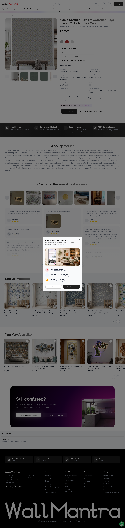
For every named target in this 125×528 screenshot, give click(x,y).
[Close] (79, 239)
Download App (71, 287)
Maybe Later (53, 287)
